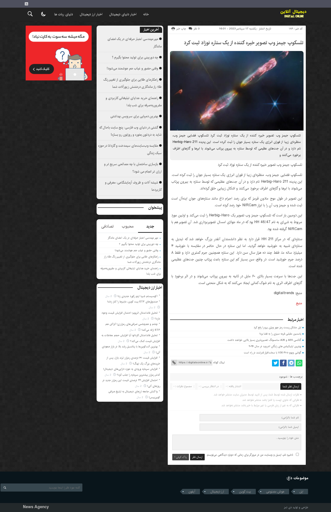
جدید (150, 226)
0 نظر (197, 29)
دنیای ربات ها (63, 14)
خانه (146, 14)
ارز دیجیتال (217, 491)
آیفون (191, 491)
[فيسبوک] (283, 363)
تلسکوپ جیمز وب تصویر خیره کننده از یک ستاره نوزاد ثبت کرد (244, 42)
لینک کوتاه (218, 362)
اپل (301, 491)
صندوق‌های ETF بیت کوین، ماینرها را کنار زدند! (132, 301)
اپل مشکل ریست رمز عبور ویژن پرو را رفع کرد (277, 327)
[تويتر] (275, 363)
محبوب (128, 226)
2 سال (109, 296)
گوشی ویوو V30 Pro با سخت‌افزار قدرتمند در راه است (272, 352)
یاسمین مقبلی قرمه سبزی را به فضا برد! (280, 334)
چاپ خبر (181, 29)
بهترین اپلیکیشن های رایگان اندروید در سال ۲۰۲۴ (275, 346)
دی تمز (288, 507)
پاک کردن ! (181, 457)
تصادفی (107, 226)
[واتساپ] (299, 363)
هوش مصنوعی (275, 491)
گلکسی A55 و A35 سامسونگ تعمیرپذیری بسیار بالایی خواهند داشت (264, 340)
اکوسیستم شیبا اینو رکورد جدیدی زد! (138, 296)
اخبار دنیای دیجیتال (122, 14)
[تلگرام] (291, 363)
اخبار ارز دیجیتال (91, 14)
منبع (299, 303)
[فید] (26, 3)
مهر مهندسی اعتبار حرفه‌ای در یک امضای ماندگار (133, 238)
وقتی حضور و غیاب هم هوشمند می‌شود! (132, 68)
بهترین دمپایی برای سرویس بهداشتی (134, 116)
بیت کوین (245, 491)
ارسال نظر (197, 457)
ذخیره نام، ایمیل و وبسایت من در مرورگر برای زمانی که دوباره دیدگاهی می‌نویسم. (249, 455)
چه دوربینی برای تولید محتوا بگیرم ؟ (135, 57)
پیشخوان (155, 208)
